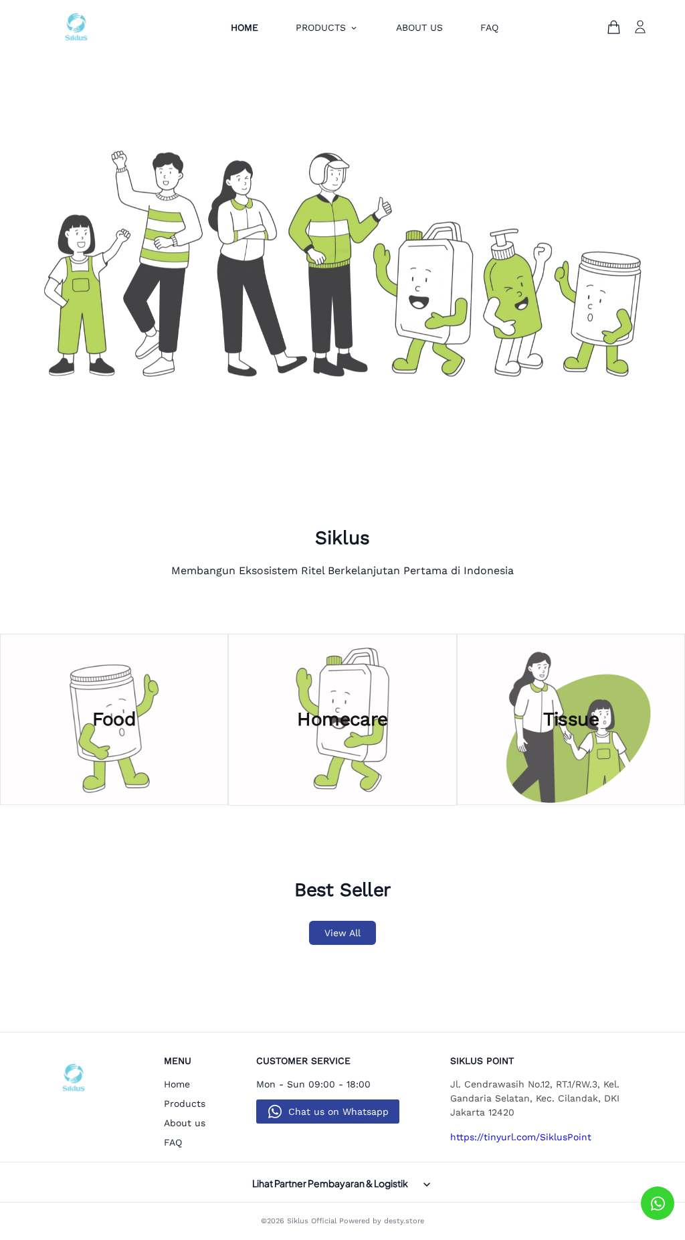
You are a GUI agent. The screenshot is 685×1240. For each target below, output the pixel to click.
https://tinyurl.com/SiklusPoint (520, 1137)
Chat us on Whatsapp (338, 1111)
